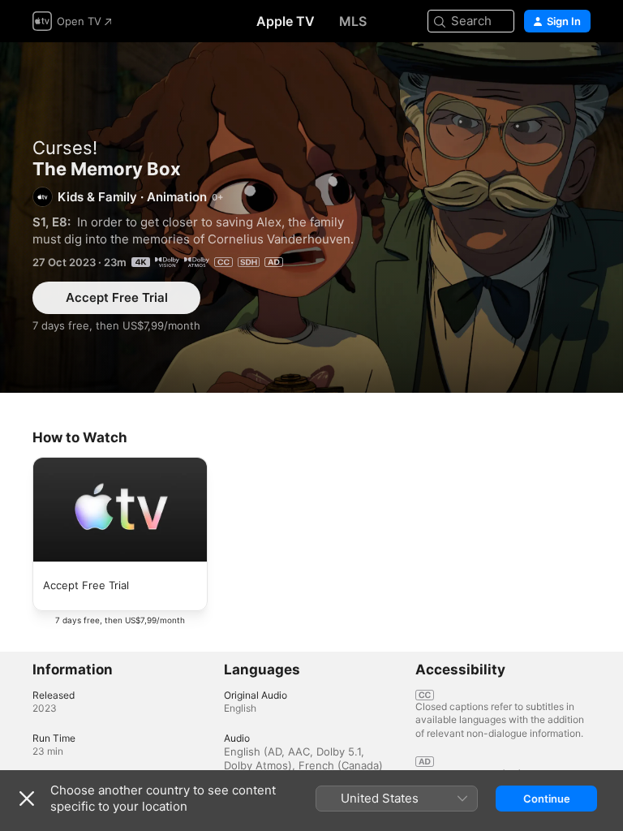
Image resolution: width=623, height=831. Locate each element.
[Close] (26, 798)
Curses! (64, 147)
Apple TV (285, 21)
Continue (546, 798)
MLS (353, 21)
